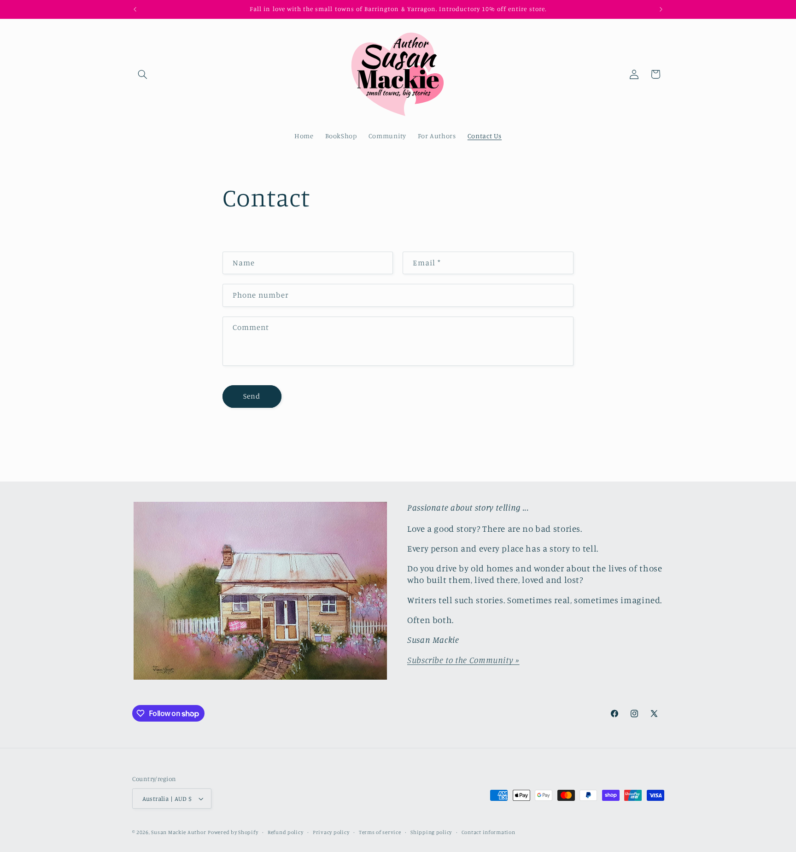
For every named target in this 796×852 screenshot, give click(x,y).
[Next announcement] (661, 9)
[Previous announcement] (135, 9)
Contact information (488, 832)
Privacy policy (331, 832)
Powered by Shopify (233, 832)
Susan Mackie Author (178, 832)
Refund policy (286, 832)
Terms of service (380, 832)
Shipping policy (431, 832)
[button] (142, 74)
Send (251, 396)
